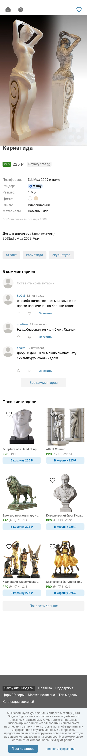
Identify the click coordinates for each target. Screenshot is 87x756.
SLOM (21, 295)
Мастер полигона (41, 695)
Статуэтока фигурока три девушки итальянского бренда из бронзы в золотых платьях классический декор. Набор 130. (64, 581)
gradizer (22, 324)
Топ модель (67, 695)
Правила (45, 688)
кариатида (34, 255)
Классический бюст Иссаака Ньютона (64, 515)
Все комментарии (44, 383)
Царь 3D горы (13, 695)
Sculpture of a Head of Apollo (21, 449)
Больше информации (60, 749)
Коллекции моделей (18, 702)
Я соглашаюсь (23, 749)
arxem (21, 348)
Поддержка (64, 688)
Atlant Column (55, 449)
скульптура (61, 255)
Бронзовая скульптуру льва (21, 515)
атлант (11, 255)
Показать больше (44, 606)
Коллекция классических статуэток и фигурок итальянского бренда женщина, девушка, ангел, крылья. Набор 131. (21, 581)
